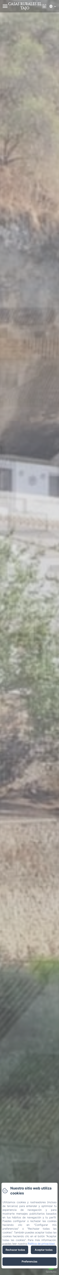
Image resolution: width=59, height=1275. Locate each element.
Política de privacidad (41, 1243)
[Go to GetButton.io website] (51, 1272)
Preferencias (29, 1261)
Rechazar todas (15, 1249)
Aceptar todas (44, 1249)
